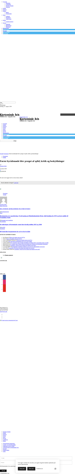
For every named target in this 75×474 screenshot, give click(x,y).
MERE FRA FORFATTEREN (22, 208)
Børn (1, 213)
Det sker (5, 31)
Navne (4, 23)
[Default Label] (4, 289)
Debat (4, 20)
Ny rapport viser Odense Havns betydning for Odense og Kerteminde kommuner (29, 244)
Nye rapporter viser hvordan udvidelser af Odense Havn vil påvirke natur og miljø (29, 242)
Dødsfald (8, 24)
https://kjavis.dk (3, 206)
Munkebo (8, 3)
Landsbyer (5, 439)
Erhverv (5, 9)
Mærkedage (8, 25)
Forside (1, 153)
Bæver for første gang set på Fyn (17, 237)
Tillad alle (22, 468)
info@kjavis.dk (3, 311)
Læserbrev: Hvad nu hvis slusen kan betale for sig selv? (23, 245)
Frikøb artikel (6, 450)
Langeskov (8, 4)
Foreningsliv (9, 13)
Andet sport (8, 19)
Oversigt (5, 1)
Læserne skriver (9, 21)
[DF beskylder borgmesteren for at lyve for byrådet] (2, 227)
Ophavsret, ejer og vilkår (8, 446)
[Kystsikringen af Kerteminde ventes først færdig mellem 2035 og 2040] (6, 220)
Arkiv (4, 451)
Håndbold (8, 17)
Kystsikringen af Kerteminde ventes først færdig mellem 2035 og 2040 (21, 224)
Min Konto (5, 33)
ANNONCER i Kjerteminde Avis (11, 447)
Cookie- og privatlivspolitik (9, 444)
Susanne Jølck (3, 166)
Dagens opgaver (9, 255)
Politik (4, 8)
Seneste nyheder (9, 5)
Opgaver (8, 7)
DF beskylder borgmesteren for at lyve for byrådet (15, 231)
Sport (4, 15)
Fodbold (8, 16)
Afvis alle (31, 468)
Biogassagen (6, 28)
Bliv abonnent (6, 32)
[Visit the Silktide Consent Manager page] (55, 468)
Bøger (7, 12)
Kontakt (5, 448)
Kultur (4, 11)
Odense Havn (6, 29)
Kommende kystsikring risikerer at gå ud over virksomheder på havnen (28, 246)
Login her (16, 182)
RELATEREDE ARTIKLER (7, 208)
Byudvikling (3, 221)
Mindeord (8, 27)
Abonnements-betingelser (9, 443)
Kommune (6, 153)
